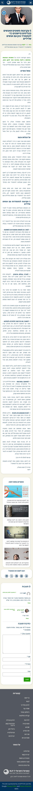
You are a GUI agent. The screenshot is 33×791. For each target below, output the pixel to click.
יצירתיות (12, 736)
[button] (30, 2)
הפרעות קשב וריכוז (10, 724)
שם (28, 656)
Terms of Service (25, 786)
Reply (29, 603)
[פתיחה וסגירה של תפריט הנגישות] (4, 13)
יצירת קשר (25, 754)
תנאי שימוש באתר (23, 762)
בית (30, 45)
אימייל (27, 664)
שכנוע (27, 727)
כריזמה (26, 698)
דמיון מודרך (25, 705)
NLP (23, 45)
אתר (28, 671)
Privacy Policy (12, 786)
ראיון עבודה (10, 720)
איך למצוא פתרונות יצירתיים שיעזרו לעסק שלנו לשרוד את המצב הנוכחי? (18, 501)
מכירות (26, 734)
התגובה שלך (25, 633)
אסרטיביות (25, 738)
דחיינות (26, 720)
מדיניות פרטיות (23, 765)
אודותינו (26, 751)
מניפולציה (11, 732)
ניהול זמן (11, 729)
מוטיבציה (26, 723)
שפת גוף (26, 708)
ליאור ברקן (20, 610)
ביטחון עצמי (25, 712)
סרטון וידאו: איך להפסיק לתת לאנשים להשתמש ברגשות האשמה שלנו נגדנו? (17, 564)
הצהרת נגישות (24, 758)
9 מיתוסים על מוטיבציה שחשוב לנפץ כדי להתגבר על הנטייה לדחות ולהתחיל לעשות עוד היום (17, 543)
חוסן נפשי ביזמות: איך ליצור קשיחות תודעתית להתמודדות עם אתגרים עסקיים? (18, 522)
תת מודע (26, 731)
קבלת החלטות (24, 715)
